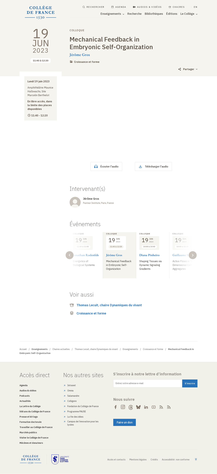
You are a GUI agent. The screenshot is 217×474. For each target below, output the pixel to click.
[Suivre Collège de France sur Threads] (131, 407)
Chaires (179, 7)
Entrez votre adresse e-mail (129, 383)
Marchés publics (28, 432)
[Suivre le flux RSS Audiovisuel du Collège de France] (169, 407)
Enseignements (130, 349)
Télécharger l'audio (156, 166)
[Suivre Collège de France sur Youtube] (153, 407)
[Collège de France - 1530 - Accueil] (40, 12)
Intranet (71, 385)
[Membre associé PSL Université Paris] (60, 459)
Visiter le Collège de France (34, 437)
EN (195, 7)
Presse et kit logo (29, 416)
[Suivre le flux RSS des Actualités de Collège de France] (161, 407)
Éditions (171, 14)
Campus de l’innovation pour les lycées (82, 423)
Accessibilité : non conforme (176, 459)
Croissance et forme (86, 61)
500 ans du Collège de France (35, 411)
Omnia (70, 390)
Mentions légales (138, 459)
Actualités (25, 401)
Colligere (72, 401)
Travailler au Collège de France (36, 427)
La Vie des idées (75, 416)
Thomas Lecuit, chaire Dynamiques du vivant (109, 305)
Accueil (23, 349)
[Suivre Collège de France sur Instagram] (123, 407)
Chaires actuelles (61, 349)
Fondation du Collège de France (83, 406)
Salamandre (73, 395)
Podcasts (25, 395)
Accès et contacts (116, 459)
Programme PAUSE (76, 411)
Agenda (120, 7)
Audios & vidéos (149, 7)
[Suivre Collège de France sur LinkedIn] (146, 407)
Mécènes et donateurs (31, 442)
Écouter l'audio (109, 166)
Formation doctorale (30, 422)
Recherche (134, 14)
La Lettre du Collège (30, 406)
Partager (188, 69)
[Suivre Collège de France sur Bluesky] (138, 407)
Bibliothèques (154, 14)
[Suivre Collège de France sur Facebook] (115, 407)
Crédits (154, 459)
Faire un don (124, 422)
